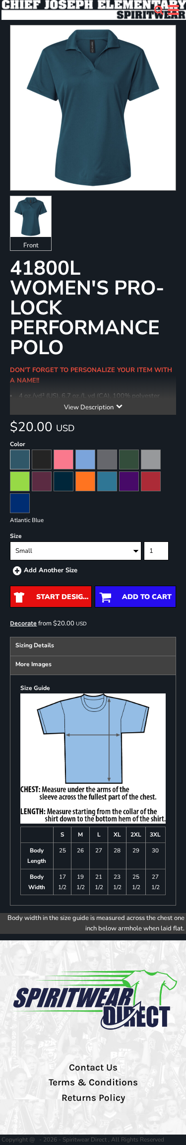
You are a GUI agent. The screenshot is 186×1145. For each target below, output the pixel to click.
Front (31, 245)
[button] (159, 10)
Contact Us (93, 1067)
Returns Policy (93, 1097)
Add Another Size (50, 570)
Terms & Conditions (93, 1082)
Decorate (23, 623)
